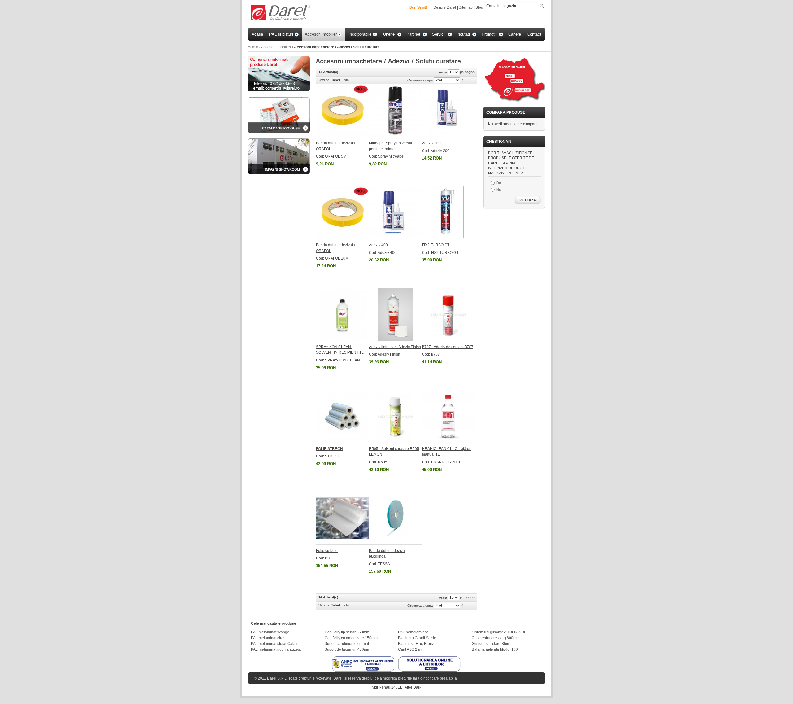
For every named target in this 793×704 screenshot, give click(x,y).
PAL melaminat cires (268, 638)
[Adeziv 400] (395, 212)
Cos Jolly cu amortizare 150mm (351, 638)
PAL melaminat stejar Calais (274, 643)
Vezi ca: (324, 80)
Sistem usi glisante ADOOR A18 (498, 632)
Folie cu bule (327, 551)
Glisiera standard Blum (491, 643)
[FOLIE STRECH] (342, 416)
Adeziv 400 (378, 245)
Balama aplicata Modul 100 (495, 649)
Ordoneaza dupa (420, 80)
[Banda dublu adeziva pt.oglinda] (395, 518)
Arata (443, 72)
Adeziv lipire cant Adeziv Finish (395, 347)
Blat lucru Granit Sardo (417, 638)
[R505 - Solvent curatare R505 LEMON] (395, 416)
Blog (479, 7)
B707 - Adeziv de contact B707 (447, 347)
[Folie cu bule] (342, 518)
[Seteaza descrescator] (462, 80)
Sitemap (466, 7)
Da (498, 183)
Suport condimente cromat (347, 643)
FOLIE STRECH (329, 449)
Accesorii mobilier (276, 47)
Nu (498, 190)
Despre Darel (444, 7)
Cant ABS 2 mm (411, 649)
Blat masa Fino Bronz (416, 643)
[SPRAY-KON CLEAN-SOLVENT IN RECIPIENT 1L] (342, 314)
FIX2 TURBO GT (435, 245)
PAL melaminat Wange (270, 632)
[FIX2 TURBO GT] (448, 212)
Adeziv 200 (431, 143)
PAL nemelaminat (413, 632)
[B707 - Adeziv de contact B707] (448, 314)
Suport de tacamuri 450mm (347, 649)
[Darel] (281, 13)
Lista (345, 80)
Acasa (253, 47)
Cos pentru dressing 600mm (495, 638)
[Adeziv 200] (448, 110)
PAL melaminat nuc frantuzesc (276, 649)
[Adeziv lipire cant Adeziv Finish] (395, 314)
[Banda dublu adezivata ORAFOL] (342, 110)
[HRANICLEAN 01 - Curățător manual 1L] (448, 416)
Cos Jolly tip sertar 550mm (347, 632)
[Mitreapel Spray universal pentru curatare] (395, 110)
